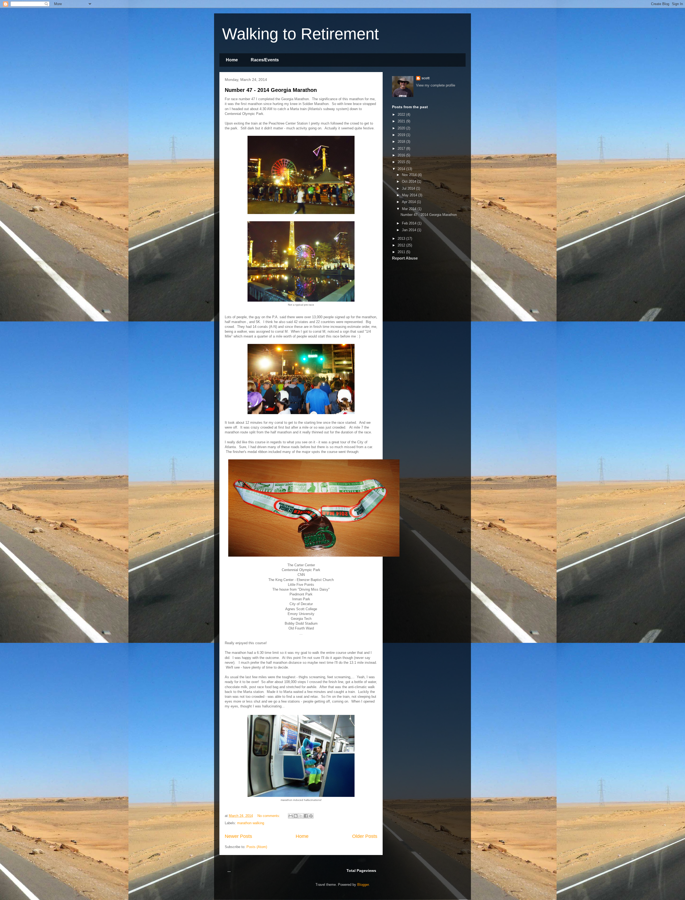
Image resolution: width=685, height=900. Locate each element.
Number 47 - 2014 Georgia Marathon (271, 90)
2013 (402, 239)
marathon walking (250, 823)
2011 (402, 252)
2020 (402, 128)
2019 (402, 135)
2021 (402, 121)
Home (232, 60)
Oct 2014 (409, 181)
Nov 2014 (410, 175)
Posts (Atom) (256, 847)
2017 (402, 149)
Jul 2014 (409, 188)
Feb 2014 (409, 223)
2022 (402, 114)
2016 (402, 155)
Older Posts (364, 836)
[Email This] (290, 816)
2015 (402, 162)
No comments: (269, 816)
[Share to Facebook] (306, 816)
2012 (402, 245)
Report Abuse (405, 258)
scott (425, 78)
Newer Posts (238, 836)
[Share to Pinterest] (311, 816)
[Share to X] (300, 816)
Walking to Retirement (300, 34)
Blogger (363, 885)
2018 (402, 142)
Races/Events (265, 60)
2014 (402, 169)
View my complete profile (435, 85)
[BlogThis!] (295, 816)
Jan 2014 (409, 230)
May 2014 (410, 195)
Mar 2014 (409, 209)
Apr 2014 (409, 202)
